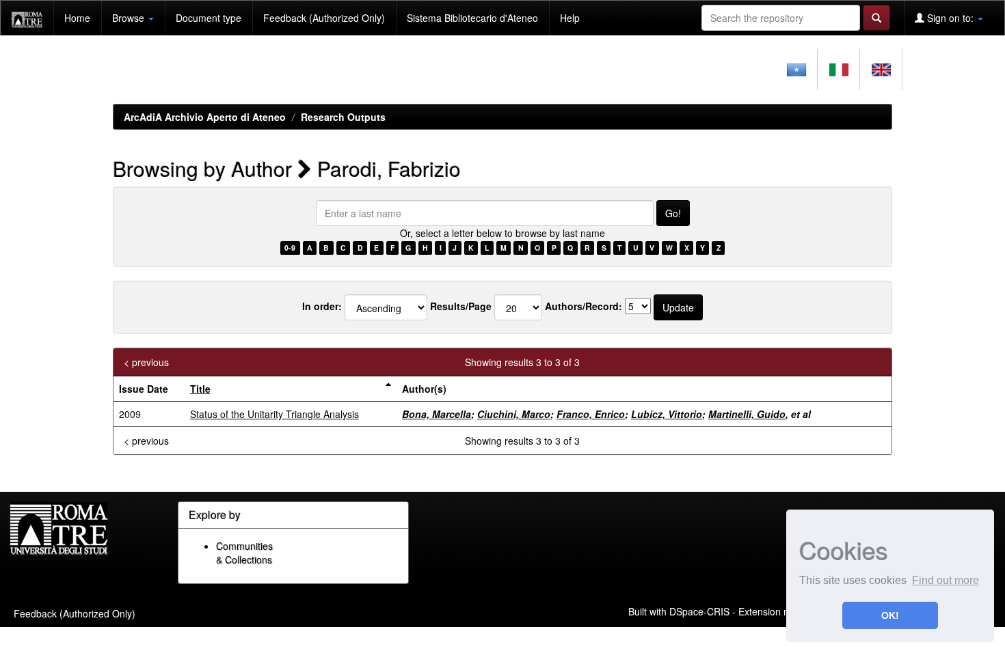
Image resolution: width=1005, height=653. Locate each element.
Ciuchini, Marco (513, 414)
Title (200, 388)
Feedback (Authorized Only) (324, 18)
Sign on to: (950, 18)
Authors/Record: (583, 306)
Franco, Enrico (591, 414)
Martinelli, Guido (747, 414)
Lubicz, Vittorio (666, 414)
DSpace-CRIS (699, 610)
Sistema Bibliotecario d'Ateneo (472, 18)
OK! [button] (890, 615)
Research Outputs (343, 117)
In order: (322, 306)
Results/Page (461, 306)
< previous (146, 362)
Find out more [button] (945, 580)
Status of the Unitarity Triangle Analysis (274, 414)
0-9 (289, 247)
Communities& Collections (244, 552)
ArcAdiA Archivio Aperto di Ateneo (205, 117)
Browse (129, 18)
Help (570, 18)
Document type (208, 18)
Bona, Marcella (436, 414)
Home (77, 18)
